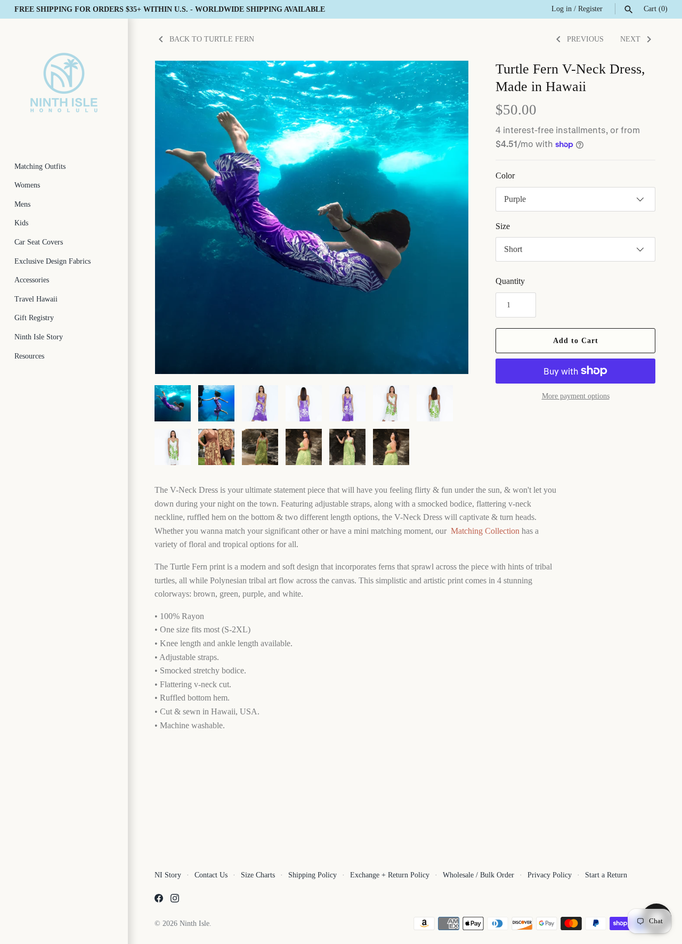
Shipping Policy (312, 875)
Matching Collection (485, 530)
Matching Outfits (40, 166)
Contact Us (211, 875)
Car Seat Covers (38, 242)
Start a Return (606, 875)
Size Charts (258, 875)
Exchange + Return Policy (389, 875)
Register (590, 9)
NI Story (168, 875)
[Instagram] (174, 900)
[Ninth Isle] (64, 83)
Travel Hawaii (36, 299)
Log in (561, 9)
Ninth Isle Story (38, 337)
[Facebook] (159, 900)
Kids (21, 223)
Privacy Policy (549, 875)
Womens (27, 185)
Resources (29, 356)
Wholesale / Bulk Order (478, 875)
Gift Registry (34, 318)
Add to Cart (575, 341)
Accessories (31, 280)
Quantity (510, 281)
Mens (22, 204)
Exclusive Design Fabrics (52, 261)
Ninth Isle (194, 923)
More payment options (576, 396)
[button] (446, 217)
